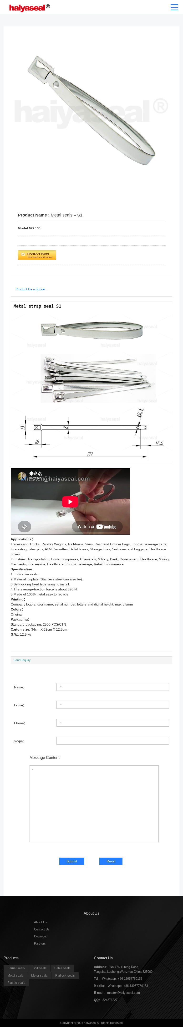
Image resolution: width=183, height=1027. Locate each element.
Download (40, 936)
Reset (111, 861)
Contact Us (42, 929)
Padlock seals (65, 975)
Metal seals (15, 975)
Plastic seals (16, 982)
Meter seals (39, 975)
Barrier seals (16, 968)
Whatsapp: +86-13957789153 (122, 978)
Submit (71, 861)
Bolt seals (39, 968)
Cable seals (62, 968)
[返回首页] (28, 7)
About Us (40, 922)
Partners (40, 943)
